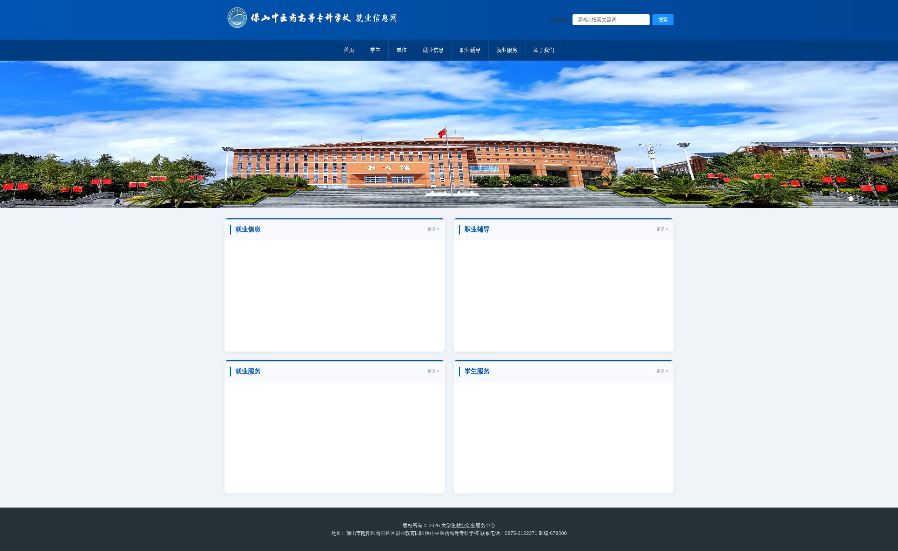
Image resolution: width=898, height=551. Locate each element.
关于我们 (543, 50)
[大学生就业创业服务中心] (315, 25)
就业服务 (506, 50)
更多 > (434, 229)
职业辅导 (470, 50)
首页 (349, 50)
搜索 (663, 19)
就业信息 (433, 50)
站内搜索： (559, 20)
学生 (375, 50)
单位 (401, 50)
